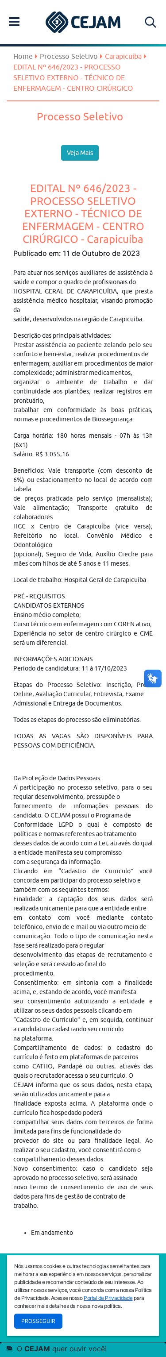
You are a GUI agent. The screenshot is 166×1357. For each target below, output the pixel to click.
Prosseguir (38, 1321)
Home (23, 56)
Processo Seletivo (69, 56)
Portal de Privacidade (108, 1298)
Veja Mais (80, 152)
